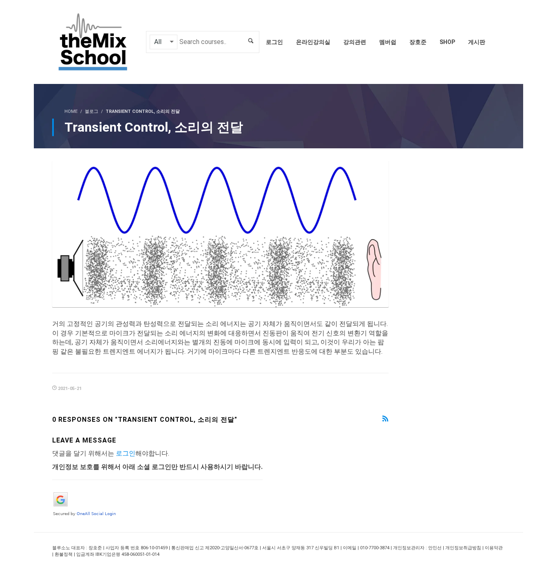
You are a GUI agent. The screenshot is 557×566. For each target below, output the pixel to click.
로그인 (125, 453)
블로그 (91, 111)
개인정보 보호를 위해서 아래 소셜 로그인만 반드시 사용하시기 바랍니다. (157, 467)
